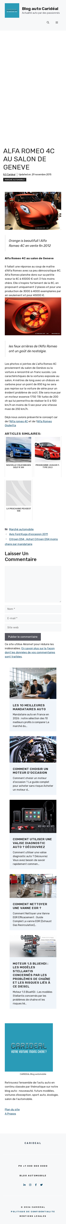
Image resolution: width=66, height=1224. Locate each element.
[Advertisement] (33, 65)
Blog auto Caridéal (40, 8)
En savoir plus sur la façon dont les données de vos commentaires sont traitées (30, 652)
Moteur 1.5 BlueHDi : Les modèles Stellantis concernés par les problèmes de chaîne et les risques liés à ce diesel (31, 975)
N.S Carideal (9, 174)
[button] (48, 22)
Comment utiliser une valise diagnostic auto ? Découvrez (32, 843)
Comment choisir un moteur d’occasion (30, 771)
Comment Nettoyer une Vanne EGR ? (30, 906)
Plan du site (12, 1109)
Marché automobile (15, 180)
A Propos (10, 1113)
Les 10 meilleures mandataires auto (29, 707)
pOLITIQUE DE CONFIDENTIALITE (33, 1211)
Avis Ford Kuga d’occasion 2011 (28, 534)
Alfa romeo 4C (19, 421)
